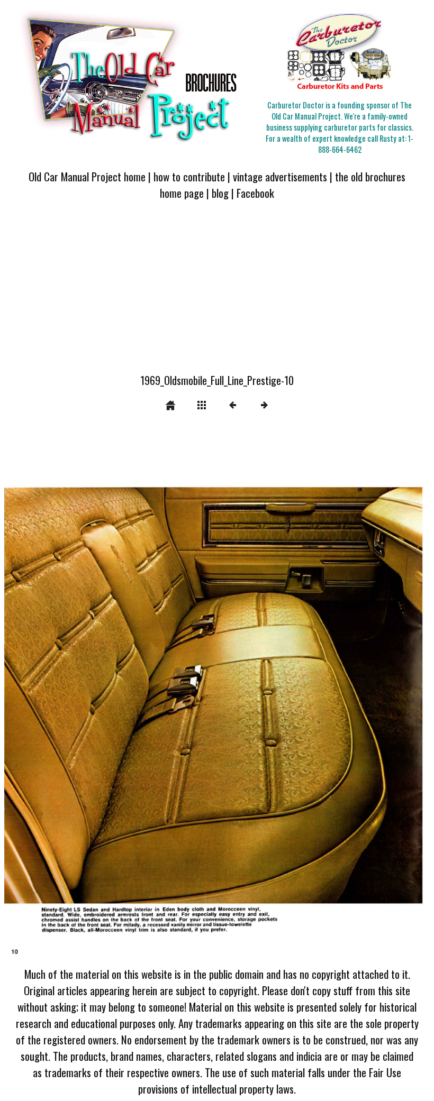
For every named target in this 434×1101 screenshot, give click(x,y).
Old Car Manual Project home (87, 176)
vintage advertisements (280, 176)
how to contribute (189, 176)
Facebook (255, 193)
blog (220, 193)
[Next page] (302, 695)
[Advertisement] (217, 293)
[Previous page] (89, 695)
